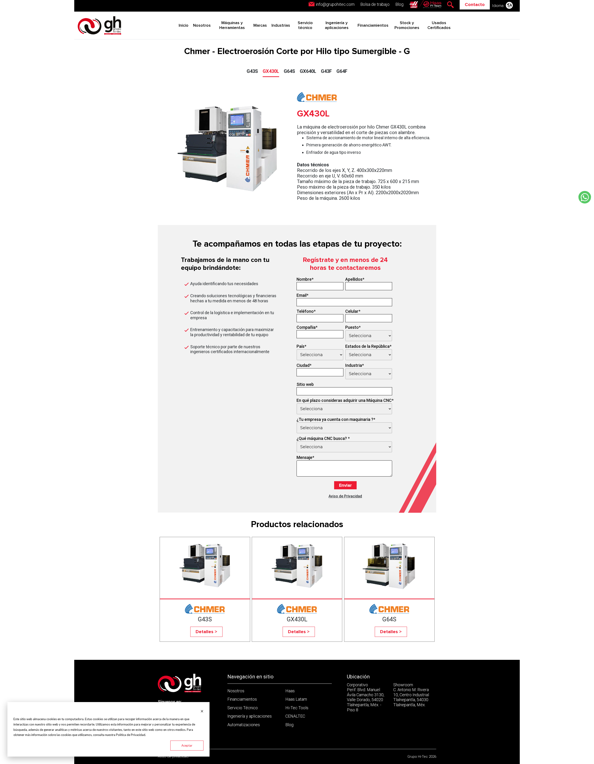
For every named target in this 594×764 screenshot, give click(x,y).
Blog (399, 4)
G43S (252, 71)
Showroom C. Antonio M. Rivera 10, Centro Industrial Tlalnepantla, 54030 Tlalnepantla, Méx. (411, 694)
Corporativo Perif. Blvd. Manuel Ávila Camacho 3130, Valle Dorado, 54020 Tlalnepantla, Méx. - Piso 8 (365, 697)
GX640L (308, 71)
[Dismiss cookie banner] (201, 710)
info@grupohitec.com (335, 4)
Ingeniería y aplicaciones (249, 716)
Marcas (260, 25)
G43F (326, 71)
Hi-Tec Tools (296, 707)
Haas (290, 690)
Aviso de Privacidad (345, 496)
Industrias (280, 25)
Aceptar (186, 745)
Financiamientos (373, 25)
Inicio (183, 25)
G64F (341, 71)
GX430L (271, 71)
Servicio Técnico (242, 707)
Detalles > (206, 631)
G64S (289, 71)
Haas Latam (296, 699)
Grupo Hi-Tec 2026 (421, 756)
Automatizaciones (243, 724)
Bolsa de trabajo (375, 4)
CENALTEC (295, 716)
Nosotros (202, 25)
